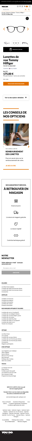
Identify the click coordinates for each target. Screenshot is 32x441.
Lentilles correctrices (7, 298)
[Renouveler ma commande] (24, 6)
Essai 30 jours (5, 369)
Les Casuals (5, 335)
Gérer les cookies (6, 360)
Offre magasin (5, 352)
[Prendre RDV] (18, 6)
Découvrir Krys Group (7, 355)
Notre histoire (5, 354)
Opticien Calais (7, 410)
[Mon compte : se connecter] (22, 6)
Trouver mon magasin (16, 84)
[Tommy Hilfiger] (16, 68)
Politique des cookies (17, 420)
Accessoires (5, 291)
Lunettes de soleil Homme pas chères (12, 290)
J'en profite (28, 1)
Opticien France (24, 413)
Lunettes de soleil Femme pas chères (12, 288)
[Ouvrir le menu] (29, 7)
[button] (26, 6)
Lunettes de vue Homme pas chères (11, 340)
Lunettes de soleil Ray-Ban (9, 319)
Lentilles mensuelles (7, 302)
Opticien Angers (16, 410)
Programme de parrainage (9, 376)
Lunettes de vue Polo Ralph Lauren (11, 315)
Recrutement (5, 357)
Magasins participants (7, 344)
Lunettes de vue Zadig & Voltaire (10, 314)
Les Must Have (6, 334)
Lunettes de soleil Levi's (8, 322)
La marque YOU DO (7, 367)
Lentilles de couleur (7, 303)
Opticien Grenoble (14, 413)
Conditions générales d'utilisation (18, 403)
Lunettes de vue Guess (8, 317)
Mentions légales (22, 421)
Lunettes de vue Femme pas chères (11, 339)
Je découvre (11, 166)
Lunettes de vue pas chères (9, 337)
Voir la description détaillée (14, 98)
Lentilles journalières (7, 300)
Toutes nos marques (7, 323)
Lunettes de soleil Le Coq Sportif (11, 320)
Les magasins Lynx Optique (9, 351)
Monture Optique (10, 12)
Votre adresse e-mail (12, 263)
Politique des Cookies (7, 359)
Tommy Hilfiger (20, 12)
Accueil (3, 12)
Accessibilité (5, 420)
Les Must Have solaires (8, 287)
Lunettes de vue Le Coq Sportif (10, 312)
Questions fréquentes (19, 402)
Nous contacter (6, 402)
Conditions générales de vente (16, 405)
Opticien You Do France (8, 415)
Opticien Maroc (20, 415)
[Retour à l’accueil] (16, 433)
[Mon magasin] (20, 6)
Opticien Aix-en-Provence (16, 411)
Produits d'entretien (7, 305)
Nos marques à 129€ (7, 374)
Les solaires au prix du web (9, 372)
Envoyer (16, 272)
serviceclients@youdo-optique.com (16, 397)
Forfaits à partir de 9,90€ (8, 371)
